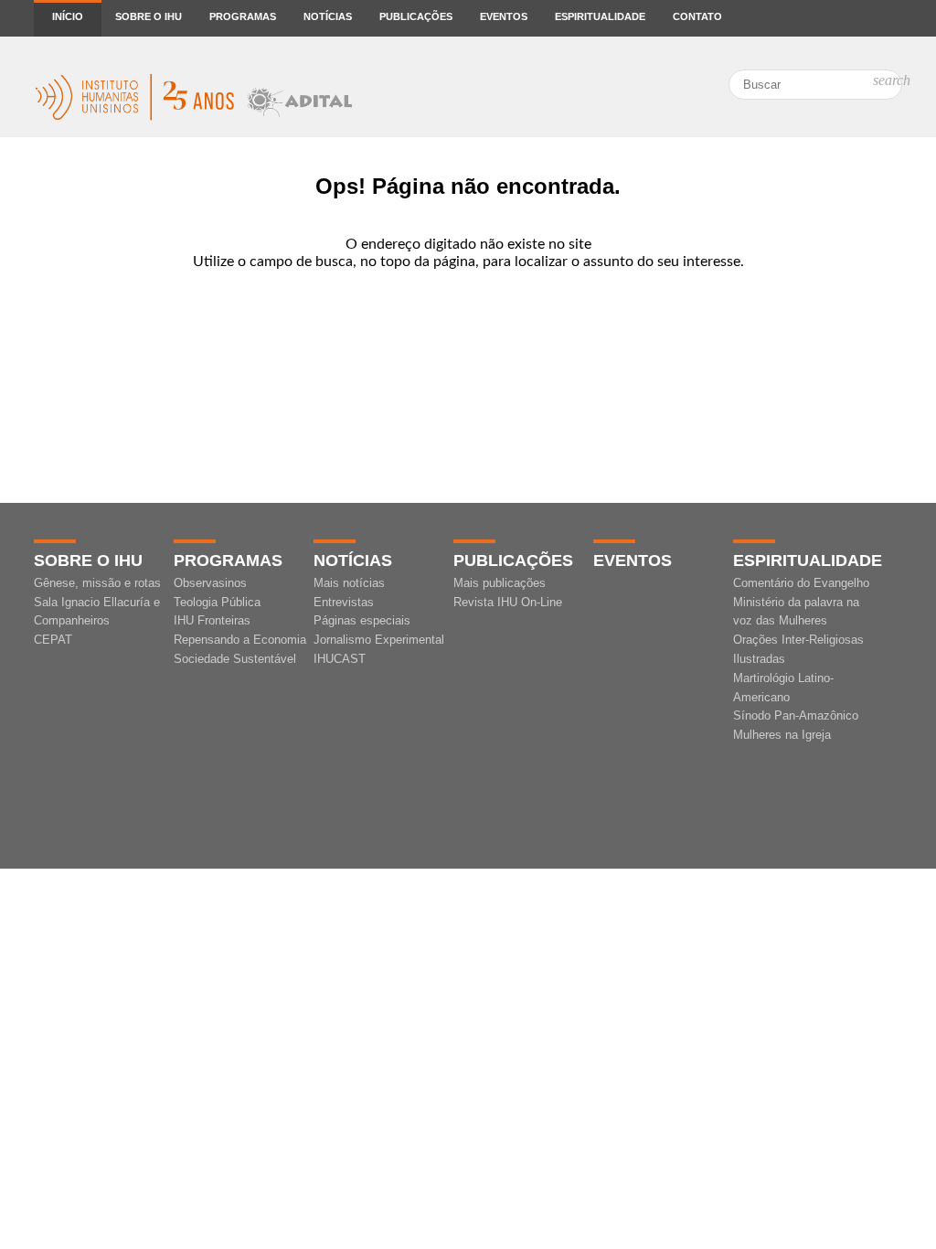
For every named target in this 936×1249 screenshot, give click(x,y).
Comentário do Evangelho (801, 583)
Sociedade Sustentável (235, 659)
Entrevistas (344, 602)
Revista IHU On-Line (507, 602)
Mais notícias (349, 583)
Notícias (327, 16)
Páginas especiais (362, 620)
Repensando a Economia (240, 639)
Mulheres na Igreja (782, 735)
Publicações (415, 16)
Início (67, 16)
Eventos (503, 16)
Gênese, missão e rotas (97, 583)
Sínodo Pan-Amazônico (795, 715)
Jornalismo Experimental (379, 639)
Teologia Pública (217, 602)
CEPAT (53, 639)
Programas (242, 16)
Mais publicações (499, 583)
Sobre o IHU (148, 16)
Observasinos (210, 583)
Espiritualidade (600, 16)
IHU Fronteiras (212, 620)
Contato (697, 16)
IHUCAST (340, 659)
